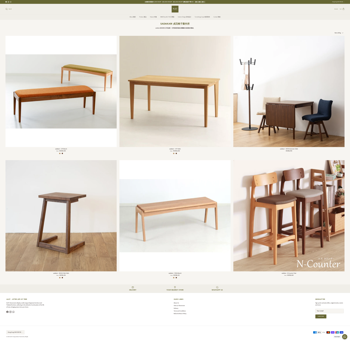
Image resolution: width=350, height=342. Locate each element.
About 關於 (133, 17)
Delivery (176, 308)
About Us (176, 303)
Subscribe (321, 316)
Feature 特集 (153, 17)
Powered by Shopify (23, 336)
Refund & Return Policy (180, 313)
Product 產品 (142, 17)
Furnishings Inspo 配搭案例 (202, 17)
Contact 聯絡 (216, 17)
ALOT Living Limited (14, 336)
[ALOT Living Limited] (175, 9)
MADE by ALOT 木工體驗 (167, 17)
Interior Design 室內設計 (184, 17)
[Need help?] (344, 336)
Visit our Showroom (179, 305)
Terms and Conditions (180, 311)
